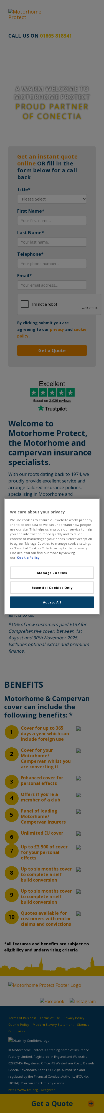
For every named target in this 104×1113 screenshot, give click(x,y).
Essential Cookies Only (52, 587)
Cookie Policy (28, 557)
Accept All (52, 602)
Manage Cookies (52, 573)
